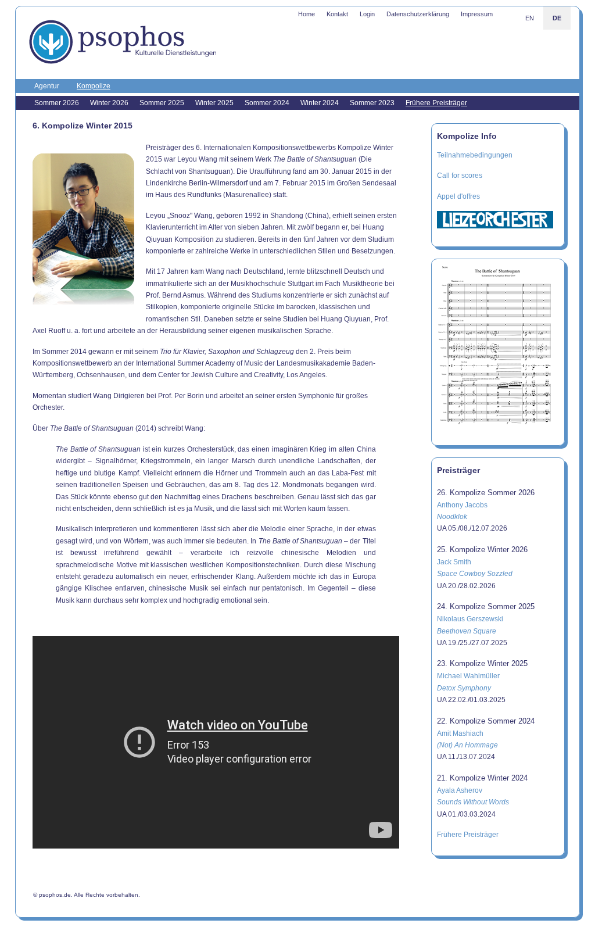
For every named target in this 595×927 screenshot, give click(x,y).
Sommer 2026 (56, 103)
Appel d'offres (458, 196)
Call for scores (459, 175)
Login (367, 13)
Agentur (46, 86)
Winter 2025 (214, 103)
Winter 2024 (319, 103)
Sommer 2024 (267, 103)
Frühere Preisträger (436, 103)
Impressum (477, 13)
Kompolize (93, 86)
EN (529, 18)
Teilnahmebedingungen (474, 155)
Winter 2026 (109, 103)
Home (306, 13)
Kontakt (337, 13)
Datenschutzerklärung (417, 13)
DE (557, 18)
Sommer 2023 (372, 103)
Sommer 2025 (161, 103)
